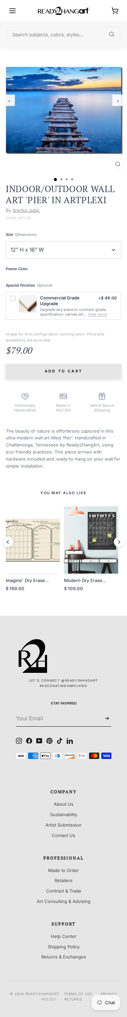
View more (97, 314)
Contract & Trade (63, 891)
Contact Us (63, 835)
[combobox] (63, 34)
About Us (63, 804)
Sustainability (63, 814)
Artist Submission (63, 825)
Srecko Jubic (26, 210)
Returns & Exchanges (63, 956)
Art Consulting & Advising (63, 901)
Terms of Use (78, 994)
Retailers (63, 880)
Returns (73, 999)
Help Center (64, 936)
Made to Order (63, 870)
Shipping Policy (64, 946)
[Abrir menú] (12, 10)
